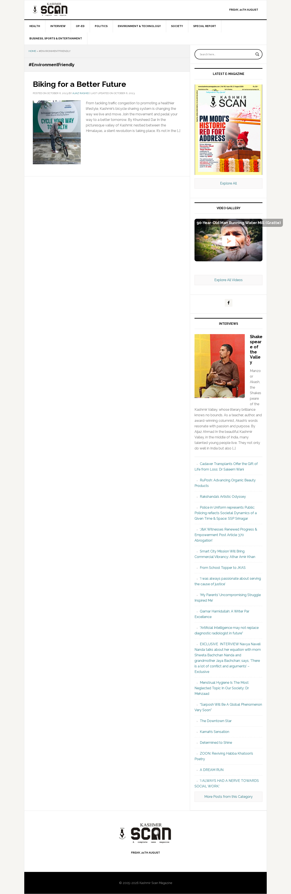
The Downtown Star (216, 721)
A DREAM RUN (211, 770)
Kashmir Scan (60, 9)
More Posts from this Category (228, 797)
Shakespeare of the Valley (256, 349)
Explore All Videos (228, 280)
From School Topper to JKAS (223, 568)
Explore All (228, 183)
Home (32, 51)
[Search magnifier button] (257, 54)
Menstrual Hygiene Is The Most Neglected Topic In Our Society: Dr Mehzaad (221, 688)
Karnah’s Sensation (214, 732)
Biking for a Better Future (79, 84)
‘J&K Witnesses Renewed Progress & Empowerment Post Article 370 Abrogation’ (225, 534)
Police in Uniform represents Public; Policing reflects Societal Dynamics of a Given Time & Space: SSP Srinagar (225, 513)
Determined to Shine (216, 743)
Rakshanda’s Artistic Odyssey (223, 497)
